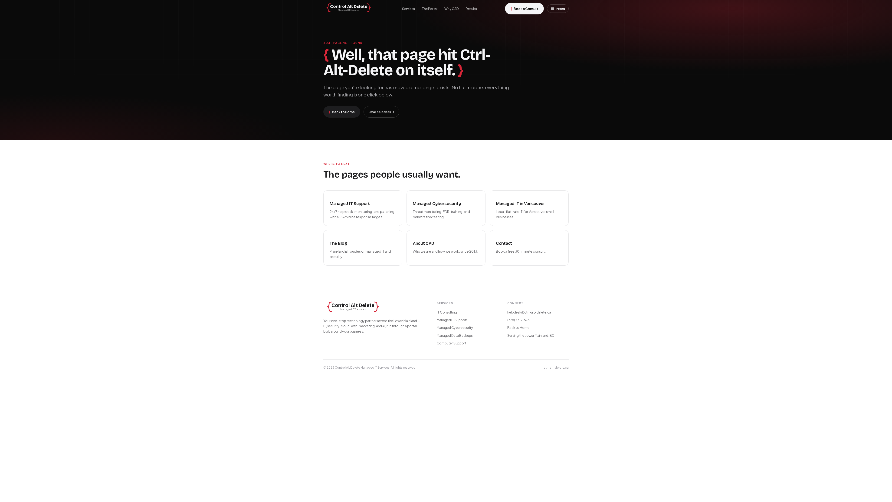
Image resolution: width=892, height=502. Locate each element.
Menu (560, 8)
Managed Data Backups (455, 335)
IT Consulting (447, 312)
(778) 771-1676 (518, 320)
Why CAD (451, 9)
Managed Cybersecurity (455, 327)
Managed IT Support (452, 320)
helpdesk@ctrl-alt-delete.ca (529, 312)
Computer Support (451, 343)
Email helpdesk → (381, 112)
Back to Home (342, 111)
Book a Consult (524, 8)
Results (471, 9)
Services (408, 9)
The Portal (429, 9)
